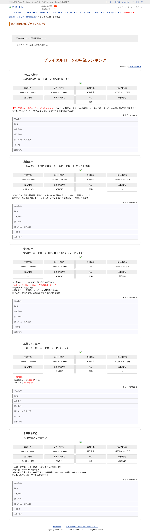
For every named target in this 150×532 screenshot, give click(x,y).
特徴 (16, 124)
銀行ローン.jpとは (122, 2)
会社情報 (18, 150)
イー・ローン (135, 66)
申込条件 (18, 119)
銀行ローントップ (16, 17)
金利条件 (18, 129)
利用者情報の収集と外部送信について (82, 526)
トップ (108, 2)
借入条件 (18, 134)
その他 (17, 145)
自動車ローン (45, 13)
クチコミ (32, 30)
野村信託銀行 (32, 17)
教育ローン (99, 13)
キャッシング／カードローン (25, 13)
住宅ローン (57, 13)
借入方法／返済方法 (22, 139)
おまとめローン (71, 13)
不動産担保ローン (114, 13)
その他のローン (130, 13)
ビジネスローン (86, 13)
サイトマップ (137, 2)
